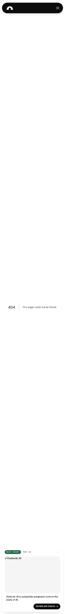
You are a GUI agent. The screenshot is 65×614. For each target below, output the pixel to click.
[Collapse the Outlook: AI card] (58, 552)
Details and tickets (47, 606)
